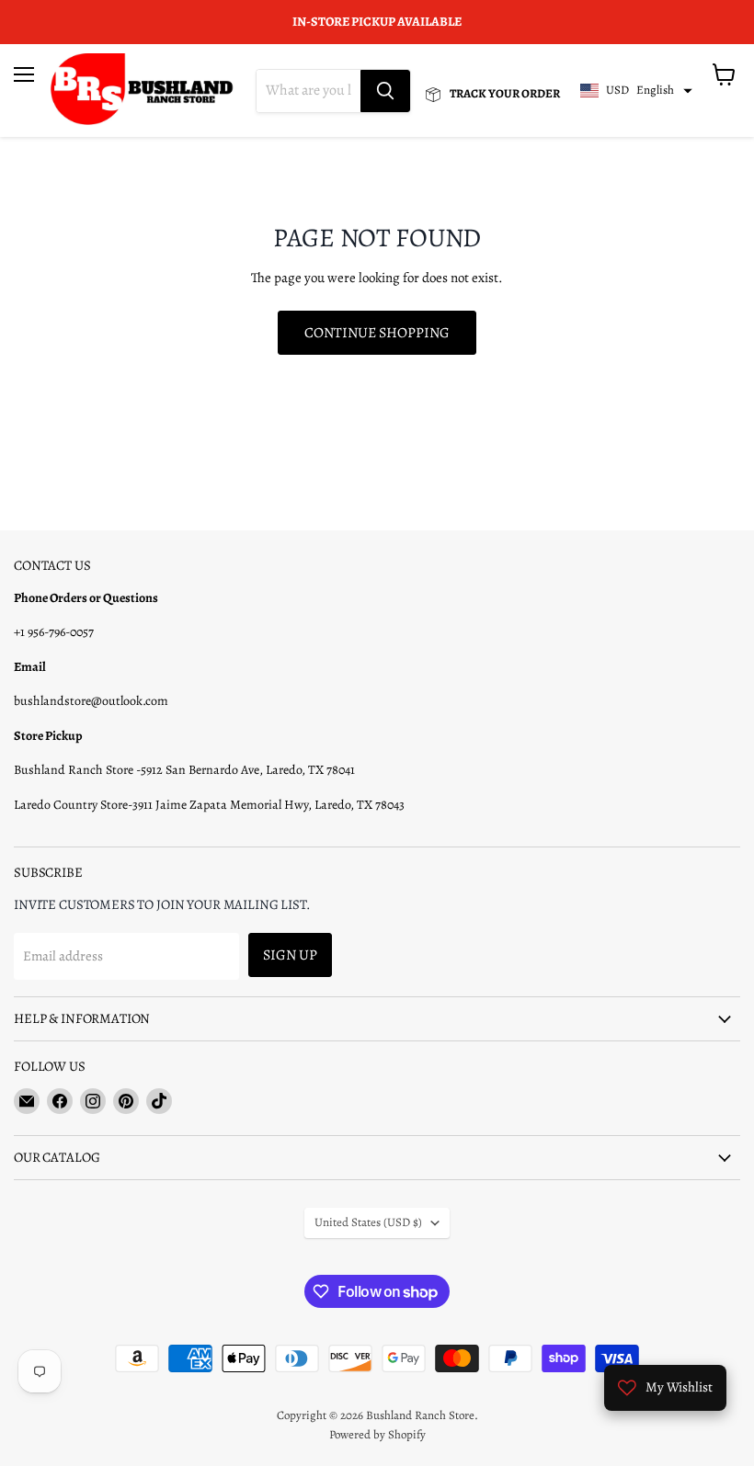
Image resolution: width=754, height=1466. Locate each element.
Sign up (290, 954)
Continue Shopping (377, 332)
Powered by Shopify (377, 1434)
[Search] (385, 91)
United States (368, 1222)
